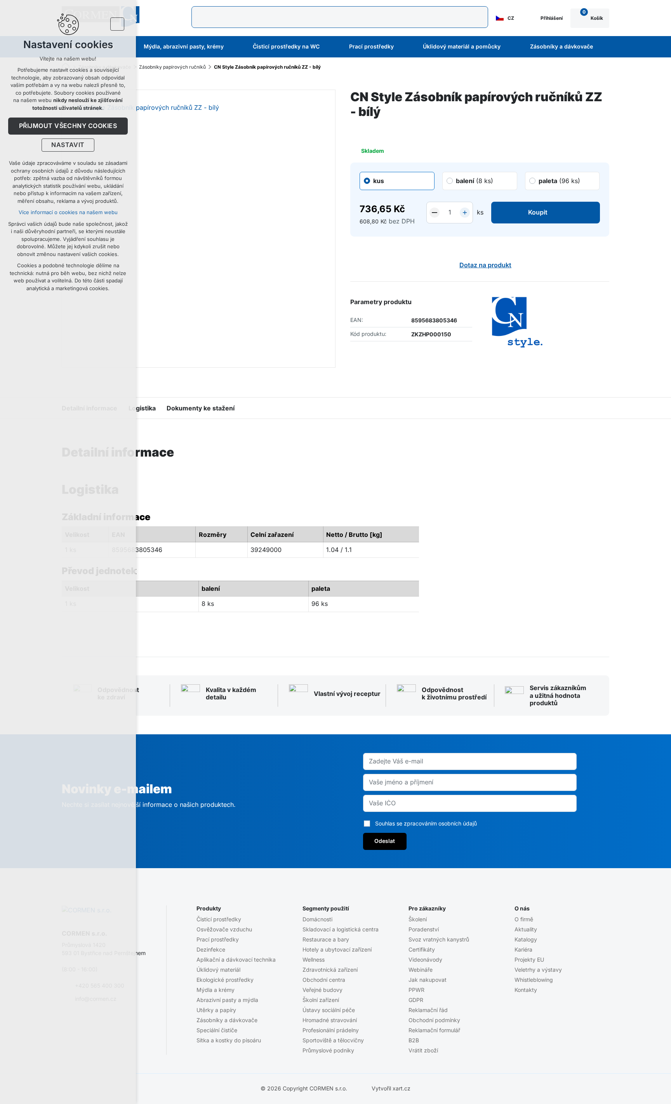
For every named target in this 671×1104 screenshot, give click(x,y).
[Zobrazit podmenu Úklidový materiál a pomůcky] (511, 47)
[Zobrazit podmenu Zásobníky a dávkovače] (603, 47)
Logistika (142, 408)
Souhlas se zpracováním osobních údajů (426, 823)
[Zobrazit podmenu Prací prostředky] (404, 47)
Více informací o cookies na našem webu (68, 212)
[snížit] (434, 212)
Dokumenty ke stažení (201, 408)
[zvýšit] (465, 212)
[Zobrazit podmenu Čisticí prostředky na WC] (330, 47)
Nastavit (68, 145)
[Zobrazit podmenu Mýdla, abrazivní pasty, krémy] (234, 47)
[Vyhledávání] (339, 17)
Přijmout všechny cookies (68, 126)
